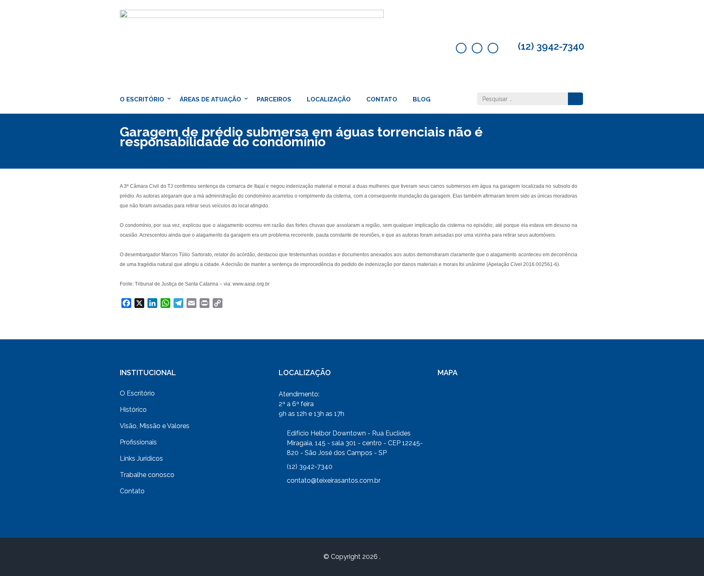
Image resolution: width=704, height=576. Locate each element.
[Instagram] (493, 48)
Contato (381, 99)
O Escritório (142, 99)
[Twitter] (477, 48)
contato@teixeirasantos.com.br (334, 480)
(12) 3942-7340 (551, 46)
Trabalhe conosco (147, 475)
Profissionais (138, 442)
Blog (422, 99)
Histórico (133, 409)
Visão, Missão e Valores (154, 426)
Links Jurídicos (141, 458)
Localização (329, 99)
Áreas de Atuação (210, 99)
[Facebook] (461, 48)
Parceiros (274, 99)
